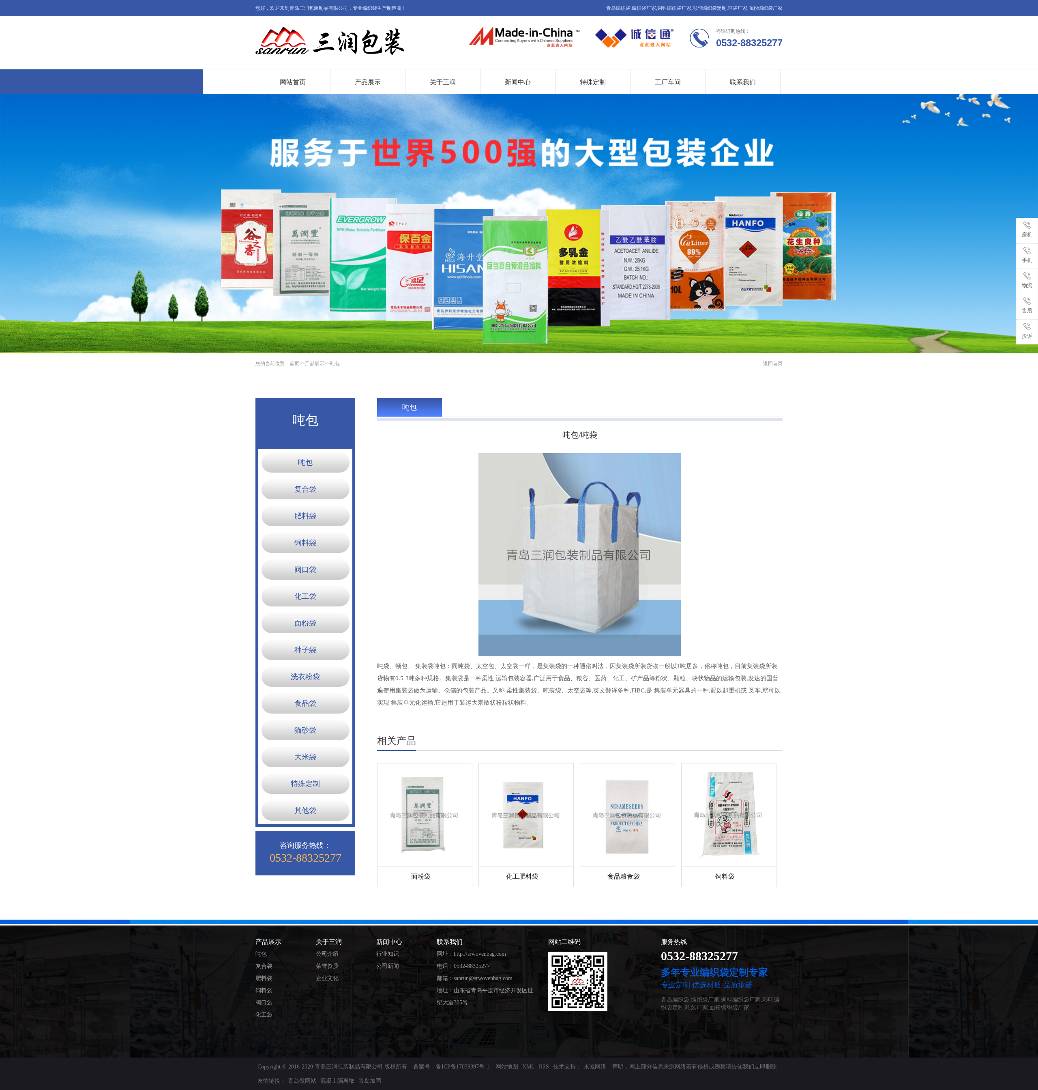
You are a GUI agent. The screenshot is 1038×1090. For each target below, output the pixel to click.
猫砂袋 (305, 730)
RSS (544, 1067)
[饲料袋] (729, 814)
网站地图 (506, 1067)
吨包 (335, 363)
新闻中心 (518, 82)
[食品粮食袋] (627, 814)
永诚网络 (594, 1067)
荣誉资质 (327, 966)
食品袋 (305, 703)
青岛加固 (369, 1081)
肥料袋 (305, 516)
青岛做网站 (302, 1081)
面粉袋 (305, 623)
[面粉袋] (424, 814)
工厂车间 (668, 82)
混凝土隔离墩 (337, 1081)
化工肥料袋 (522, 876)
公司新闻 (387, 966)
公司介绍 (327, 954)
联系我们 (743, 82)
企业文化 (327, 978)
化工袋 (305, 596)
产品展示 (368, 82)
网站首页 (293, 82)
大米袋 (305, 757)
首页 (294, 363)
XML (528, 1067)
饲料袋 (305, 543)
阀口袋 (305, 569)
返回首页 (773, 363)
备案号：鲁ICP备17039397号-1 (451, 1067)
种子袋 (305, 650)
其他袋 (305, 810)
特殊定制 (593, 82)
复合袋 (305, 489)
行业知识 (387, 954)
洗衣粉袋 (305, 677)
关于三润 (443, 82)
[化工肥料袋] (526, 814)
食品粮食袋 (623, 876)
